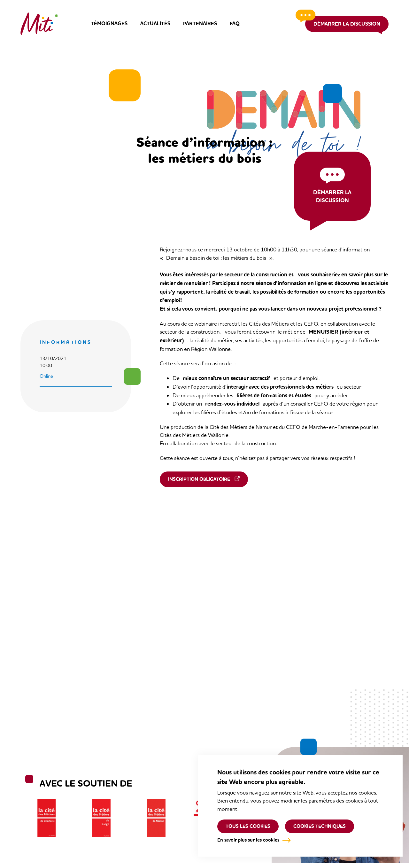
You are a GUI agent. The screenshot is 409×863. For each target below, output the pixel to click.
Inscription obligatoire (199, 479)
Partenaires (200, 23)
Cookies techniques (319, 826)
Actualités (155, 23)
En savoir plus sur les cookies (248, 840)
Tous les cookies (248, 826)
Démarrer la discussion (346, 23)
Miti (39, 23)
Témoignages (109, 23)
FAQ (235, 23)
